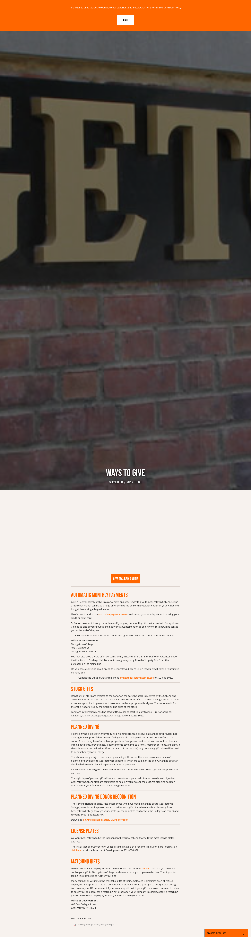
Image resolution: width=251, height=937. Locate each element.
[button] (226, 933)
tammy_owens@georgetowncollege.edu (104, 715)
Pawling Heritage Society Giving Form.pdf (96, 924)
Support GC (116, 482)
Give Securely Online (125, 579)
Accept (125, 19)
